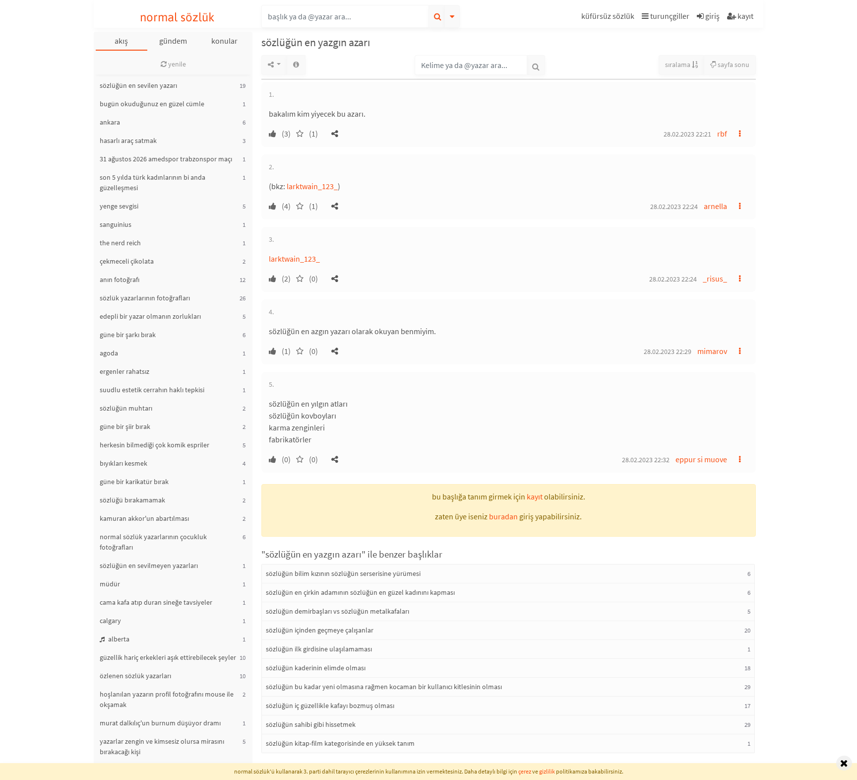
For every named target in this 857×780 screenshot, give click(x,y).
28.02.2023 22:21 (687, 134)
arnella (715, 206)
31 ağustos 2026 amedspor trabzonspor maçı (166, 158)
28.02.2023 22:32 (646, 459)
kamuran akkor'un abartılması (144, 518)
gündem (173, 41)
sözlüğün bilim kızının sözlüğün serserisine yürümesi (343, 573)
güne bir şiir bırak (125, 426)
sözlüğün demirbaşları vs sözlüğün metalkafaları (337, 611)
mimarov (712, 351)
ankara (110, 122)
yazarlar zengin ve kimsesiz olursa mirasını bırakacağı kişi (162, 746)
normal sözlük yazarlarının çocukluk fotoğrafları (153, 542)
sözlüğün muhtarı (126, 408)
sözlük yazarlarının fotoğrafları (145, 297)
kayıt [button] (535, 496)
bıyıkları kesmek (123, 463)
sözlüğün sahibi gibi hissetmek (311, 724)
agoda (109, 353)
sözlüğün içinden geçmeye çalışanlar (319, 630)
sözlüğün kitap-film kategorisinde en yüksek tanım (340, 743)
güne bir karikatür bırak (134, 481)
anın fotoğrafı (119, 279)
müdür (110, 583)
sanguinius (115, 224)
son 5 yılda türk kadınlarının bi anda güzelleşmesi (152, 182)
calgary (110, 620)
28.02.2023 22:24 (674, 206)
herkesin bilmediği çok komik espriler (154, 444)
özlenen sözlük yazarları (135, 675)
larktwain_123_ (312, 186)
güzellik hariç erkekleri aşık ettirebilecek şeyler (168, 657)
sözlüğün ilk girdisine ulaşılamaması (319, 648)
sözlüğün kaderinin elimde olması (316, 667)
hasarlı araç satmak (128, 140)
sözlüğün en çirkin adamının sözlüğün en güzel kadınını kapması (360, 592)
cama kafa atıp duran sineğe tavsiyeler (156, 602)
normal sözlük (177, 17)
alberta (118, 639)
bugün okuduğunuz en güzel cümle (152, 103)
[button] (609, 17)
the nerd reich (120, 242)
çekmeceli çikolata (127, 261)
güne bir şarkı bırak (128, 334)
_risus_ (715, 279)
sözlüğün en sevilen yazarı (138, 85)
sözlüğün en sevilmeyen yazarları (149, 565)
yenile (176, 64)
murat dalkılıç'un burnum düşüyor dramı (160, 722)
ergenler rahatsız (124, 371)
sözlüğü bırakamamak (132, 500)
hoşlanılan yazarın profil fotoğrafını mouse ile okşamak (167, 699)
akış (121, 41)
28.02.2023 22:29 (667, 351)
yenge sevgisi (119, 206)
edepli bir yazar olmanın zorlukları (150, 316)
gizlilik (547, 771)
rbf (722, 134)
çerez (524, 771)
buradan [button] (503, 516)
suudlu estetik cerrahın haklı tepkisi (152, 389)
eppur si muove (701, 459)
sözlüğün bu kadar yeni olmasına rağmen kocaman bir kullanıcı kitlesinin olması (384, 686)
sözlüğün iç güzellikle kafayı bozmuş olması (330, 705)
